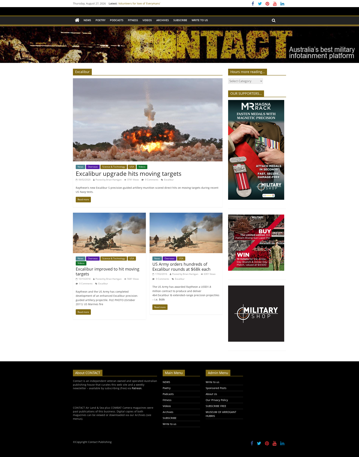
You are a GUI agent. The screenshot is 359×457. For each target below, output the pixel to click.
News (80, 166)
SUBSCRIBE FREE (216, 406)
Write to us (200, 20)
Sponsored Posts (216, 388)
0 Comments (151, 179)
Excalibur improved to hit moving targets (107, 271)
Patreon (137, 388)
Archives (162, 20)
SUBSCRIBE (180, 20)
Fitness (133, 20)
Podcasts (116, 20)
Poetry (100, 20)
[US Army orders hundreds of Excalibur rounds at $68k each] (186, 215)
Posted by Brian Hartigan (109, 179)
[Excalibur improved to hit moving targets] (109, 215)
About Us (211, 394)
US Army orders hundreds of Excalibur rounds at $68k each (181, 266)
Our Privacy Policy (217, 400)
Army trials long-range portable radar (141, 3)
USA (132, 166)
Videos (147, 20)
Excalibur (169, 179)
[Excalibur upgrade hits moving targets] (148, 80)
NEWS (87, 20)
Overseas (93, 166)
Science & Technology (113, 166)
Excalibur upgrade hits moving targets (128, 173)
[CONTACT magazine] (77, 20)
